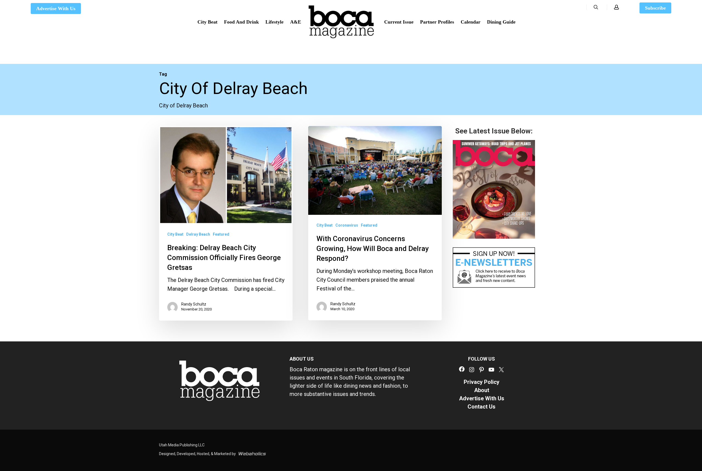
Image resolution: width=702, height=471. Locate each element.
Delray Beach (198, 234)
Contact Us (482, 406)
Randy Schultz (193, 304)
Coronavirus (346, 225)
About (481, 390)
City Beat (175, 234)
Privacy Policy (481, 382)
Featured (221, 234)
